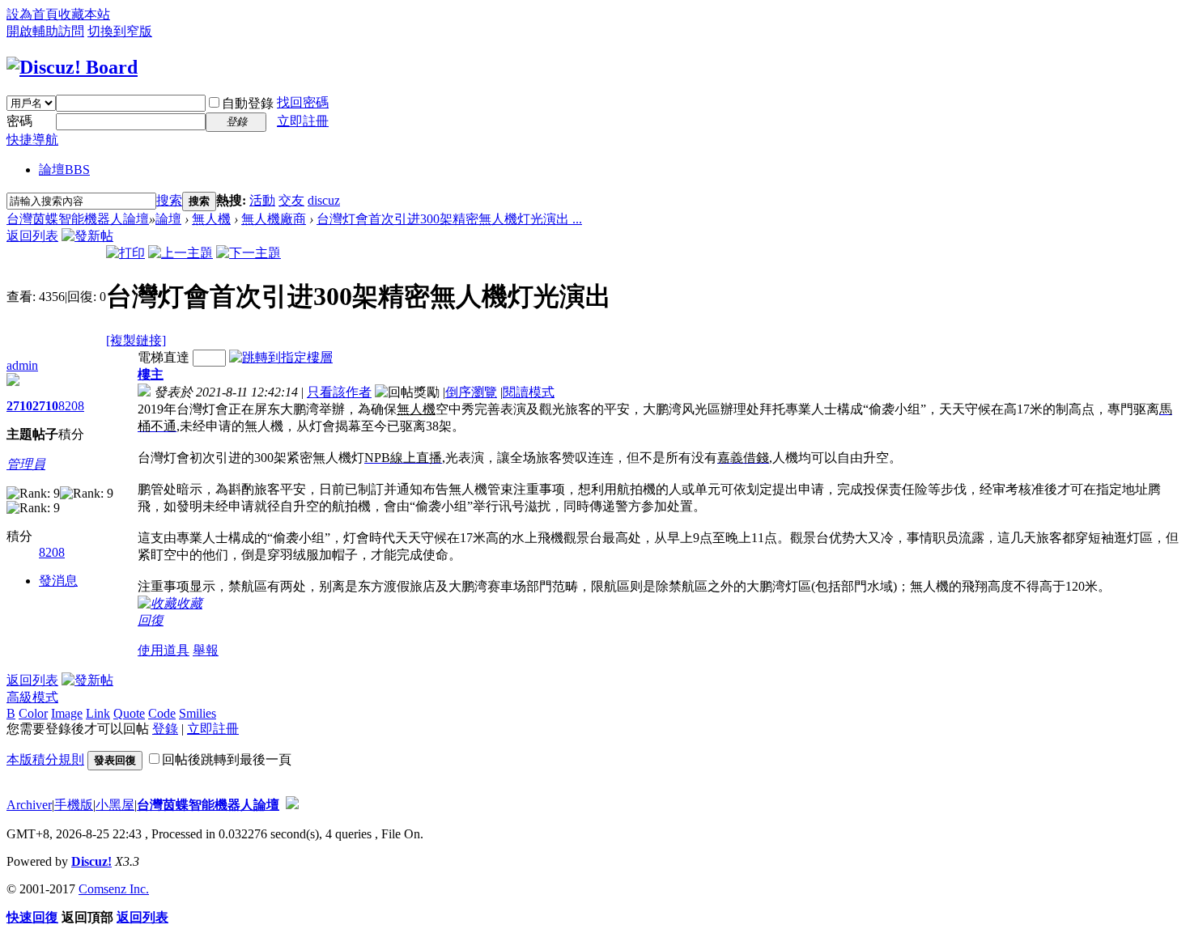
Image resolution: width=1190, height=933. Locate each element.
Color (33, 713)
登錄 (165, 729)
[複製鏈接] (136, 340)
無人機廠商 (273, 219)
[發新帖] (87, 236)
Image (67, 713)
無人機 (211, 219)
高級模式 (32, 697)
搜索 (169, 200)
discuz (324, 200)
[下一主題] (248, 253)
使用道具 (163, 650)
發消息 (58, 580)
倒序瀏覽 (471, 392)
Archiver (29, 805)
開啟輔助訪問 (45, 31)
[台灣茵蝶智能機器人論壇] (72, 67)
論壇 (64, 169)
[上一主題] (180, 253)
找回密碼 (303, 102)
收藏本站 (84, 14)
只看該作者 (339, 392)
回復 (151, 620)
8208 (71, 406)
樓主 (151, 374)
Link (98, 713)
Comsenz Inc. (114, 889)
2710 (19, 406)
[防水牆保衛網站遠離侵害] (292, 805)
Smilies (197, 713)
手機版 (73, 805)
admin (22, 365)
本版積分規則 (45, 759)
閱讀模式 (529, 392)
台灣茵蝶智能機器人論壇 (77, 219)
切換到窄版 (119, 31)
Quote (129, 713)
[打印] (125, 253)
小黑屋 (115, 805)
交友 (291, 200)
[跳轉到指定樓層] (281, 357)
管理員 (25, 464)
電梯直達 (163, 357)
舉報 (206, 650)
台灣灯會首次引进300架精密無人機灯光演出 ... (449, 219)
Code (162, 713)
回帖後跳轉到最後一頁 (226, 759)
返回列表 (32, 236)
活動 (262, 200)
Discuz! (91, 861)
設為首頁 (32, 14)
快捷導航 (32, 139)
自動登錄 (248, 103)
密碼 (19, 121)
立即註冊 (303, 121)
